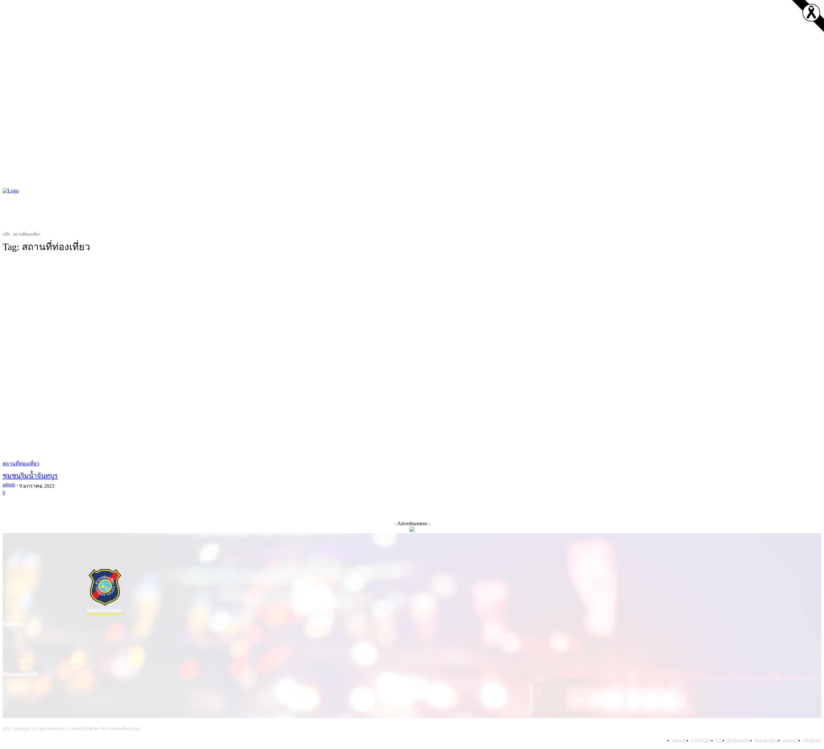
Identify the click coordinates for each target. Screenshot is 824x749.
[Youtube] (25, 693)
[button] (335, 201)
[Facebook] (9, 693)
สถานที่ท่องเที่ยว (21, 463)
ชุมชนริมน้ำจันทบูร (30, 476)
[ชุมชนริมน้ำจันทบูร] (211, 363)
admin (9, 484)
